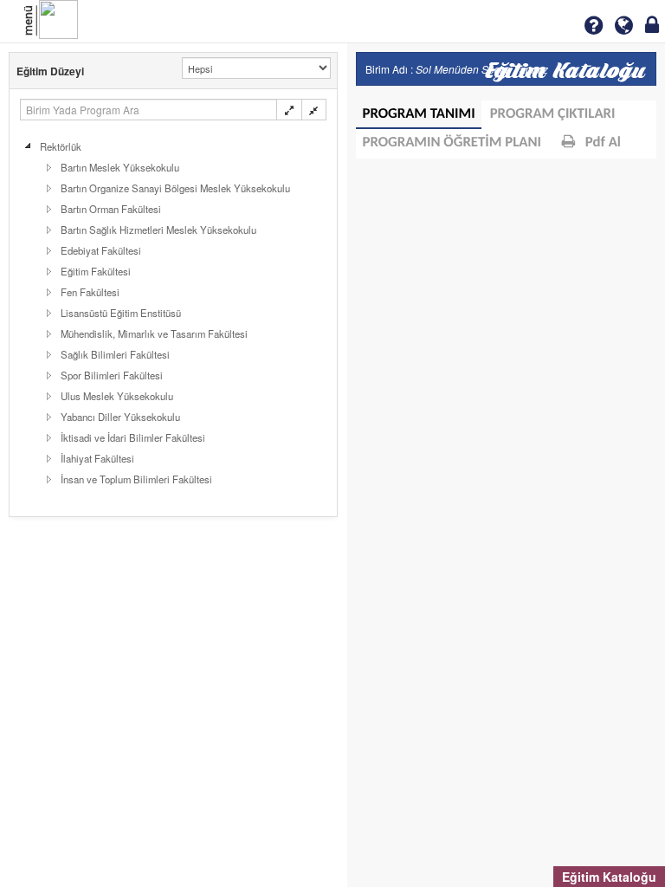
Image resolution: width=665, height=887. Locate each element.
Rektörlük (60, 146)
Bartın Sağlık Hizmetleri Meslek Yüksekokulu (158, 229)
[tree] (173, 312)
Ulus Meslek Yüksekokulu (117, 396)
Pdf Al (601, 143)
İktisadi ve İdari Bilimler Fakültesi (133, 437)
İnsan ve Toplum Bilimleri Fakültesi (136, 479)
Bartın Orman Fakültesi (111, 209)
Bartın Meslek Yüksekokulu (120, 167)
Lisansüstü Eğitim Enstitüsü (121, 313)
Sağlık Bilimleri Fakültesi (115, 354)
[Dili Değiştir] (624, 25)
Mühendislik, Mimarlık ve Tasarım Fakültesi (154, 333)
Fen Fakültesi (90, 292)
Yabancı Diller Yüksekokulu (120, 417)
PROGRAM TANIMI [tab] (419, 114)
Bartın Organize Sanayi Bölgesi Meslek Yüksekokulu (175, 188)
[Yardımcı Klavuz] (593, 25)
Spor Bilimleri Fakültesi (112, 375)
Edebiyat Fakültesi (101, 250)
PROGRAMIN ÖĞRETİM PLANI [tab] (452, 143)
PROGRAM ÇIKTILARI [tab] (553, 114)
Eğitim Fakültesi (96, 271)
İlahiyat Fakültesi (97, 458)
